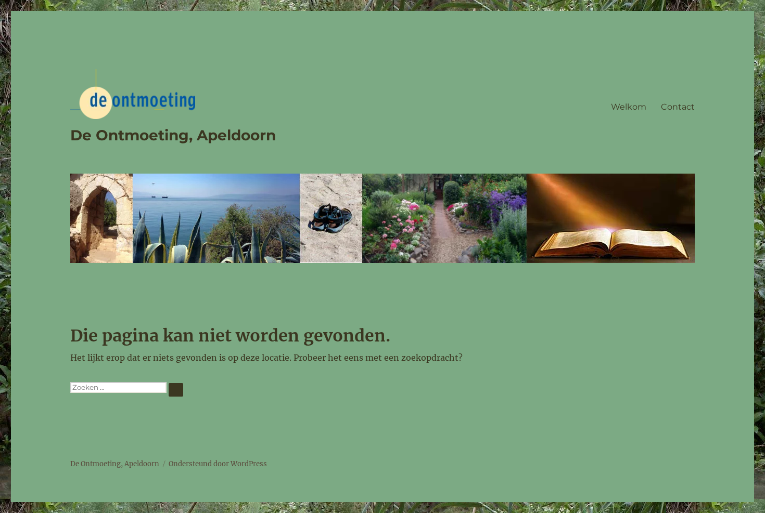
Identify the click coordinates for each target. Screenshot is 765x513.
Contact (678, 107)
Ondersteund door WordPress (218, 463)
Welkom (628, 107)
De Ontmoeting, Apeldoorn (173, 135)
